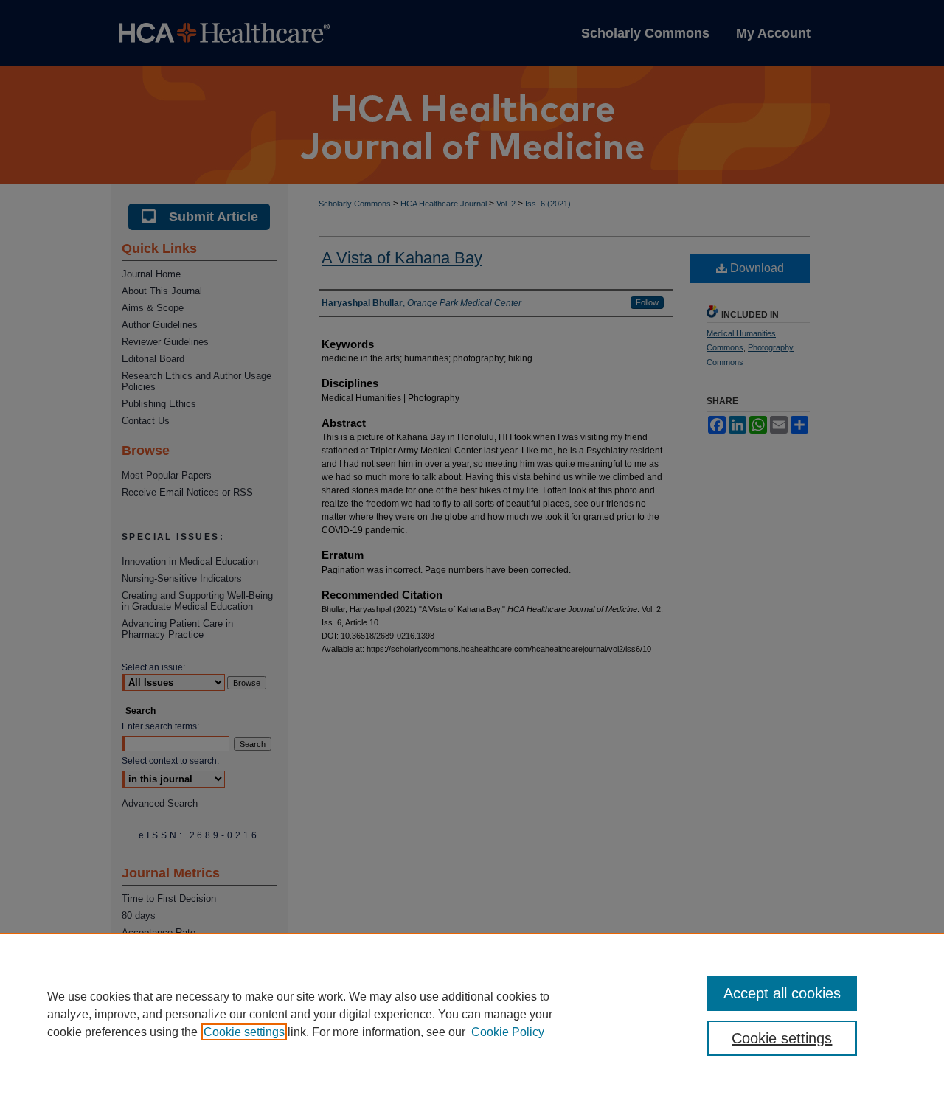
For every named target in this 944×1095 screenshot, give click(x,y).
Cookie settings (244, 1032)
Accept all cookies (782, 993)
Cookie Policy (507, 1032)
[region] (472, 1014)
